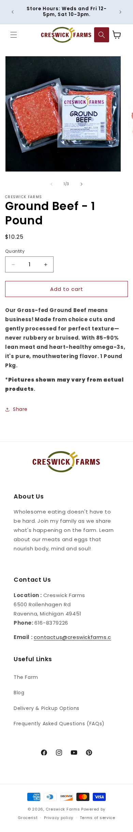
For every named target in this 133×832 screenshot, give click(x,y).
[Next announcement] (120, 11)
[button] (13, 34)
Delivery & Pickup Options (46, 708)
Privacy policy (58, 817)
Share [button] (20, 409)
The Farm (26, 677)
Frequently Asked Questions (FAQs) (59, 723)
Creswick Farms (63, 809)
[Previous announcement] (12, 11)
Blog (19, 692)
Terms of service (97, 817)
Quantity (15, 251)
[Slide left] (51, 184)
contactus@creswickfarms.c (72, 637)
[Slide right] (81, 184)
